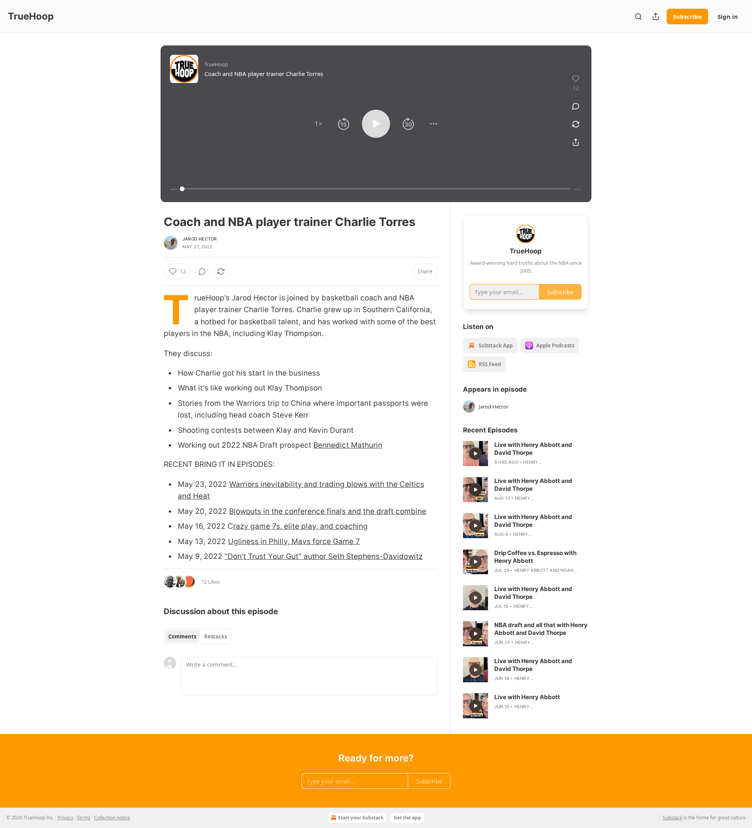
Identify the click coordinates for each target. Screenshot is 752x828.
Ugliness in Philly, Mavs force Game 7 (294, 541)
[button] (318, 123)
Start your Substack (360, 817)
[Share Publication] (655, 16)
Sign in (728, 16)
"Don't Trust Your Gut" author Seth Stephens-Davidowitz (323, 556)
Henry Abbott (531, 570)
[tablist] (197, 636)
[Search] (638, 16)
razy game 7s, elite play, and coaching (300, 526)
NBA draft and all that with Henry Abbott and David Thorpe (541, 628)
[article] (525, 453)
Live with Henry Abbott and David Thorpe (533, 448)
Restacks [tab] (215, 636)
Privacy (65, 817)
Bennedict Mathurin (347, 445)
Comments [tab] (182, 636)
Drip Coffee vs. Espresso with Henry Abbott (535, 556)
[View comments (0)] (575, 106)
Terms (83, 817)
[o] (475, 453)
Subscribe (687, 16)
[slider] (376, 189)
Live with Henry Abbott (527, 697)
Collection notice (112, 817)
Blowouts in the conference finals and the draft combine (327, 511)
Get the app (407, 817)
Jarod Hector (200, 239)
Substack (672, 817)
